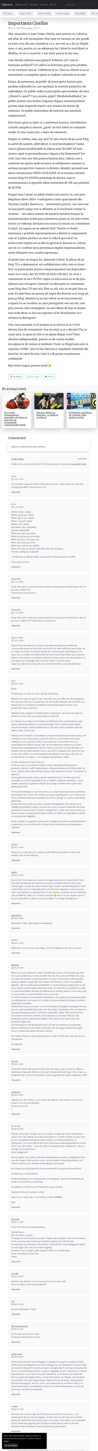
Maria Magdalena (19, 1326)
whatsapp (34, 376)
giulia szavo (16, 1354)
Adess (14, 872)
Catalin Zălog (17, 458)
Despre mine (21, 4)
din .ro (53, 4)
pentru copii (44, 13)
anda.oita (15, 1092)
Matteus (15, 965)
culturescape (63, 13)
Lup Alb (14, 1273)
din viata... (8, 13)
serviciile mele (79, 464)
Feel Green (16, 915)
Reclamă (34, 4)
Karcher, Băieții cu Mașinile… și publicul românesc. (47, 415)
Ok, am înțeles (11, 1445)
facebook (17, 376)
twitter (50, 376)
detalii (6, 1441)
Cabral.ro (7, 4)
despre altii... (26, 13)
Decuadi (15, 1219)
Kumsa (14, 1061)
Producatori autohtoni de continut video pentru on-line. (80, 415)
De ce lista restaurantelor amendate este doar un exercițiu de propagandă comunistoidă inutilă (15, 418)
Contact (44, 4)
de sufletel (80, 13)
